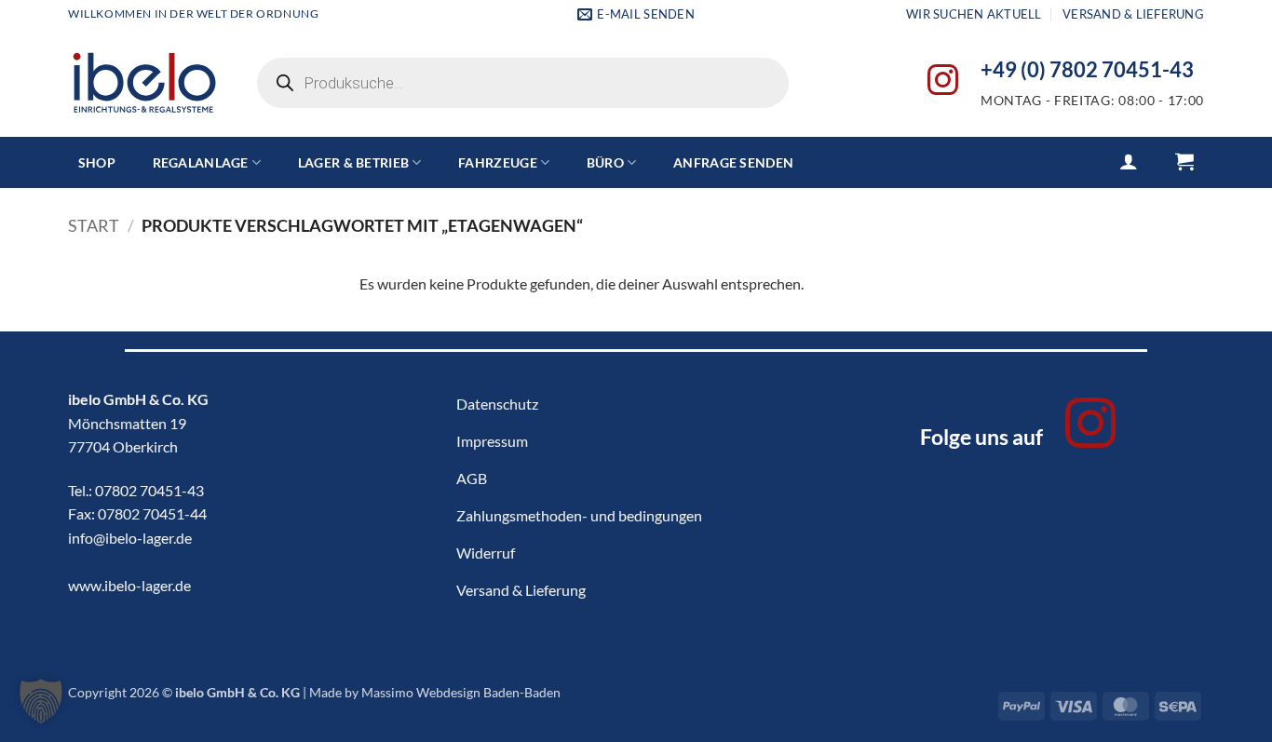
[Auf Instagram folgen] (942, 82)
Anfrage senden (733, 162)
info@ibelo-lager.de (130, 537)
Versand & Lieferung (1133, 14)
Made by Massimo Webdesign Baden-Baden (435, 692)
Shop (96, 162)
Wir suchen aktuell (974, 14)
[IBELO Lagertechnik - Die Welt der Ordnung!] (144, 83)
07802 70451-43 (149, 490)
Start (93, 225)
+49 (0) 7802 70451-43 (1087, 70)
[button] (1128, 161)
